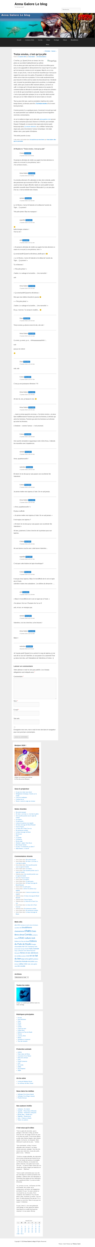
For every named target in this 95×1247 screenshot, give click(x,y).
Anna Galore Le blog (31, 4)
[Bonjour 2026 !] (27, 775)
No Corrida (20, 1065)
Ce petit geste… (20, 821)
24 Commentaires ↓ (42, 56)
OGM (27, 956)
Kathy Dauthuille (34, 948)
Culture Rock (21, 1030)
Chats (48, 40)
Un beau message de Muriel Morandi (25, 825)
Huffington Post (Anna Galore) (26, 1094)
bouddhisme (27, 927)
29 (32, 1232)
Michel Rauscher (31, 950)
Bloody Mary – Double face (25, 1114)
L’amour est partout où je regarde (24, 823)
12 (21, 1228)
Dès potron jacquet (21, 812)
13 (25, 1228)
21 (28, 1230)
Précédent (46, 51)
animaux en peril (25, 925)
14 (28, 1228)
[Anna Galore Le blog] (47, 25)
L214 (19, 1063)
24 (39, 1230)
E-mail (16, 710)
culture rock (30, 938)
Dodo (17, 835)
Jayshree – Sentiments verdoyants (27, 1112)
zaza (16, 966)
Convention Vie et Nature (24, 1056)
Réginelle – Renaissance (24, 1116)
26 (21, 1232)
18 (18, 1230)
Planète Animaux (22, 1098)
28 (28, 1232)
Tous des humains (22, 1041)
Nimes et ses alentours (29, 953)
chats (27, 930)
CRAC (21, 938)
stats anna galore (32, 964)
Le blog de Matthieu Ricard (25, 1081)
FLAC (26, 946)
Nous (47, 44)
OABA (19, 1067)
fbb (23, 946)
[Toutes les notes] (23, 1001)
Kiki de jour (19, 834)
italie (36, 946)
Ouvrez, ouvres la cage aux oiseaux (25, 801)
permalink (20, 141)
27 (25, 1232)
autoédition (17, 927)
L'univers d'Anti (22, 1036)
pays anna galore (27, 959)
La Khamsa (19, 839)
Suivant (54, 51)
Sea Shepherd (21, 1068)
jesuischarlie (17, 948)
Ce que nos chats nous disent (24, 792)
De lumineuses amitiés (22, 830)
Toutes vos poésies (23, 1120)
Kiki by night (19, 841)
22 (32, 1230)
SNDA (19, 1070)
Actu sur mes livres (39, 139)
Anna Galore (31, 56)
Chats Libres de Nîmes (24, 1054)
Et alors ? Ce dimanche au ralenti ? (25, 846)
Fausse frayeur (20, 826)
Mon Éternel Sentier (21, 845)
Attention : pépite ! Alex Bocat (24, 843)
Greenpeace (31, 946)
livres (25, 950)
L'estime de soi (20, 799)
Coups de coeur (22, 1028)
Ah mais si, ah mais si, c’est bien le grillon (27, 814)
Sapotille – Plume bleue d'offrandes (27, 1111)
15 (32, 1228)
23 (35, 1230)
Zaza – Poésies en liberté (24, 1118)
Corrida (40, 40)
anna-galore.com (45, 119)
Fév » (22, 1233)
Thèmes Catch (76, 1244)
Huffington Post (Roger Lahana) (26, 1096)
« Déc (18, 1233)
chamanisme (19, 931)
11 (18, 1228)
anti (21, 240)
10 (39, 1226)
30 (35, 1232)
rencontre (31, 961)
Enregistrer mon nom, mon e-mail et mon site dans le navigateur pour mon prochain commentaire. (34, 731)
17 (39, 1228)
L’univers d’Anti (29, 40)
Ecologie (56, 40)
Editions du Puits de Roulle (22, 941)
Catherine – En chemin (24, 1109)
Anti (17, 877)
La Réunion (20, 950)
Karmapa (23, 948)
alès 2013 (17, 925)
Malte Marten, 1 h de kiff (22, 848)
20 (25, 1230)
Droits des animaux (23, 1057)
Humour (20, 1034)
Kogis (16, 950)
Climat (65, 40)
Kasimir (27, 948)
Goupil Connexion (22, 1061)
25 (18, 1232)
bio (21, 927)
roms (25, 964)
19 (21, 1230)
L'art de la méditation (21, 797)
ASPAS (20, 1052)
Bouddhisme (74, 40)
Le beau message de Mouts (23, 832)
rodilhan (21, 964)
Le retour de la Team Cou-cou (24, 828)
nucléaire (23, 956)
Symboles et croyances (24, 1039)
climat (21, 935)
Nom (16, 701)
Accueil (19, 40)
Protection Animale (21, 961)
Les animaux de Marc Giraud (25, 1083)
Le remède (18, 837)
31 (39, 1232)
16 (35, 1228)
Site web (16, 718)
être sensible (21, 966)
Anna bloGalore (22, 1019)
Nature (19, 1037)
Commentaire (18, 676)
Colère (19, 1025)
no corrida (18, 956)
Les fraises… (19, 819)
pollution (35, 959)
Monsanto (17, 953)
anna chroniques (34, 925)
